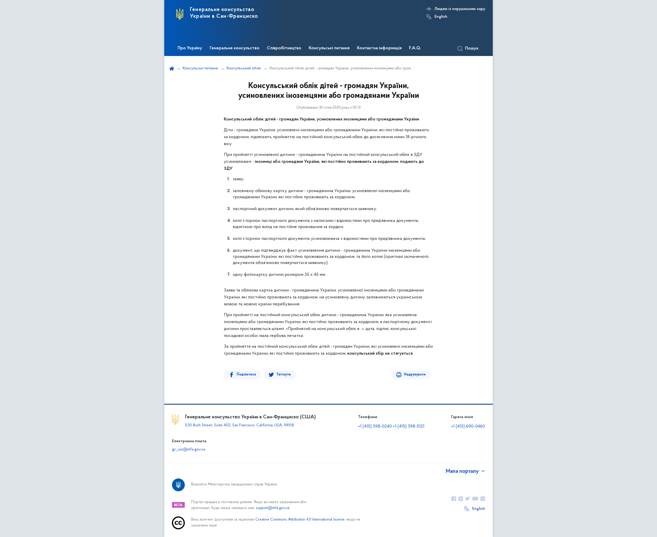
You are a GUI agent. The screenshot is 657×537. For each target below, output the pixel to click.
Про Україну (190, 48)
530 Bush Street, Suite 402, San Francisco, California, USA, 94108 (239, 425)
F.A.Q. (415, 48)
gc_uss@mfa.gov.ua (188, 449)
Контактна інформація (379, 48)
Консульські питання (329, 48)
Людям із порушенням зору (459, 9)
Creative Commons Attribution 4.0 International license (300, 520)
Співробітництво (284, 48)
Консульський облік (244, 68)
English (440, 17)
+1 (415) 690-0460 (468, 426)
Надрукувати (415, 374)
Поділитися (246, 374)
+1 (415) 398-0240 (375, 426)
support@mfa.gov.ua (272, 508)
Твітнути (283, 374)
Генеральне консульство (234, 48)
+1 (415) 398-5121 (408, 426)
